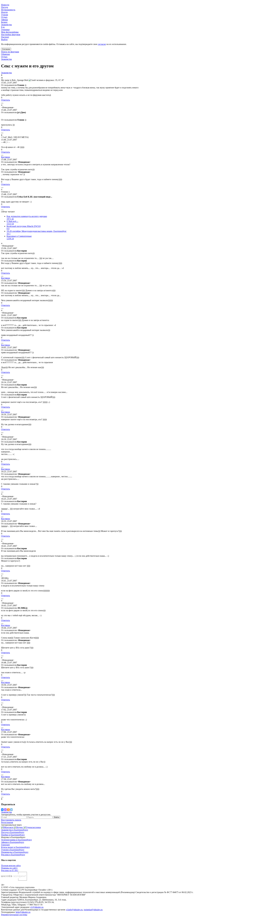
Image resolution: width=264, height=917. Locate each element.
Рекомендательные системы (14, 914)
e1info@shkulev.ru (74, 909)
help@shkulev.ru (23, 912)
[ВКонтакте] (2, 809)
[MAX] (5, 809)
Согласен (6, 49)
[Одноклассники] (8, 809)
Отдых (4, 57)
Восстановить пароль (11, 820)
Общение (5, 54)
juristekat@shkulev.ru (93, 909)
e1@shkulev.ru (36, 907)
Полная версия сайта (11, 865)
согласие (102, 44)
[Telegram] (11, 809)
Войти (56, 817)
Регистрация (7, 822)
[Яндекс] (19, 827)
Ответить (5, 100)
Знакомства (6, 59)
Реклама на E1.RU (9, 870)
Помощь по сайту (9, 868)
